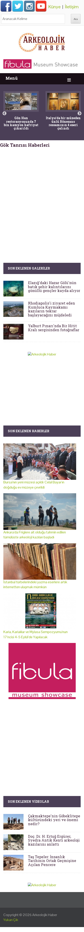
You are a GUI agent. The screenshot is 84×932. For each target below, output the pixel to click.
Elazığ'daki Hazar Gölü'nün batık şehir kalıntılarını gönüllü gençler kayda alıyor (54, 286)
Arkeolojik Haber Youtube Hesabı (41, 6)
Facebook (6, 6)
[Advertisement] (42, 197)
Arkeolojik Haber (44, 914)
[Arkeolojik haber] (42, 41)
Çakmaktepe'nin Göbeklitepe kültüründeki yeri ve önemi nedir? (54, 820)
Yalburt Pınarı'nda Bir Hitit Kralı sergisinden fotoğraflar (53, 327)
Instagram (29, 6)
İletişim (72, 7)
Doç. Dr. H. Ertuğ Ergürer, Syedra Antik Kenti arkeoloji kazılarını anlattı (54, 840)
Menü (12, 78)
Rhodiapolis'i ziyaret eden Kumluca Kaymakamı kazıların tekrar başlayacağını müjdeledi (51, 309)
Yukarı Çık (10, 919)
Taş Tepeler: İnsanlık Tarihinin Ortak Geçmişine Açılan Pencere (52, 860)
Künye (54, 7)
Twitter (17, 6)
